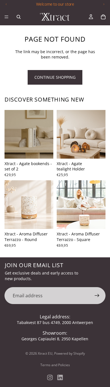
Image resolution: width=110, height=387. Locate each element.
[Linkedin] (60, 377)
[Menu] (6, 16)
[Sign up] (97, 296)
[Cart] (103, 17)
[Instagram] (50, 377)
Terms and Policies (55, 365)
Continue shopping (55, 77)
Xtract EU (45, 353)
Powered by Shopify (69, 353)
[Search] (18, 17)
